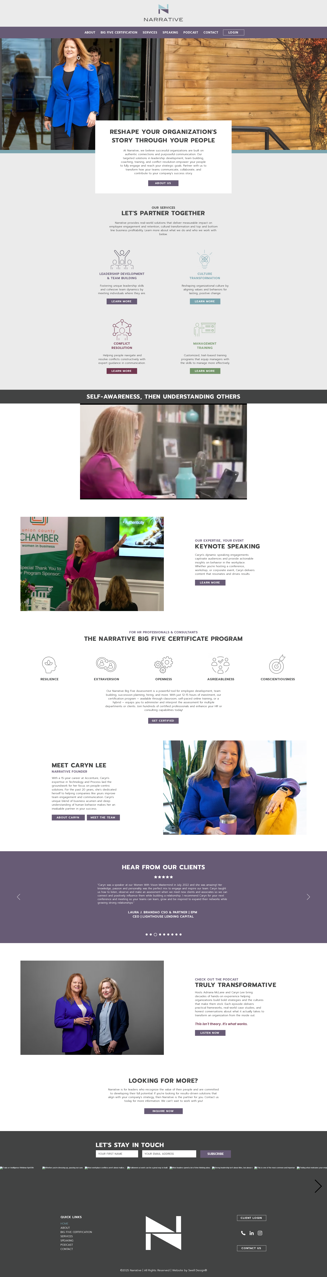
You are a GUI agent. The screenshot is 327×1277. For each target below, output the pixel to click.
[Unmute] (90, 495)
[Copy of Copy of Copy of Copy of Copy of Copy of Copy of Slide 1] (176, 935)
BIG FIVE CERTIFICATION (76, 1232)
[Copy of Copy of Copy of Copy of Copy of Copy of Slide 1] (172, 935)
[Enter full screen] (242, 495)
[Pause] (84, 495)
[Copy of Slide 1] (151, 935)
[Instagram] (260, 1233)
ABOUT (65, 1228)
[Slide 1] (147, 935)
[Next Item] (318, 1187)
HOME (64, 1224)
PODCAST (66, 1245)
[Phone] (243, 1233)
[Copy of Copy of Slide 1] (155, 935)
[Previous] (18, 897)
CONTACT (66, 1249)
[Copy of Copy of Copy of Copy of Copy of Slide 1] (168, 935)
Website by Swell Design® (189, 1270)
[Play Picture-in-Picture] (236, 495)
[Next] (308, 897)
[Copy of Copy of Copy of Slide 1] (159, 934)
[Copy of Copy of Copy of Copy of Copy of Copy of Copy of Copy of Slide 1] (181, 935)
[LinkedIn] (251, 1233)
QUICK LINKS (71, 1217)
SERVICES (66, 1236)
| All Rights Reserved (156, 1270)
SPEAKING (66, 1241)
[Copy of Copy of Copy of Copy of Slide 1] (164, 935)
